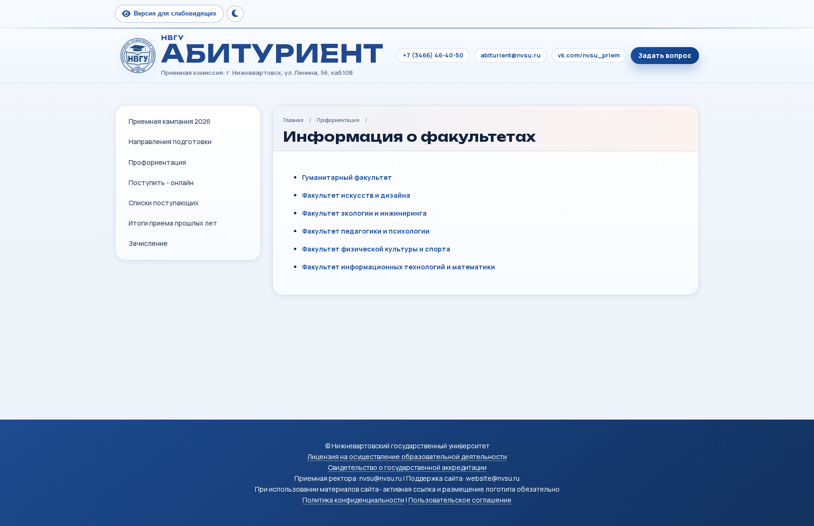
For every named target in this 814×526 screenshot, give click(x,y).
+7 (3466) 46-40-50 (433, 55)
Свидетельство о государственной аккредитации (407, 467)
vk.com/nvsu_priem (589, 55)
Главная (293, 119)
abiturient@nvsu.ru (510, 55)
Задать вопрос (665, 55)
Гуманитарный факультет (347, 177)
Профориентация (338, 119)
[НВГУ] (138, 55)
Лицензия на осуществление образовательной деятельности (407, 456)
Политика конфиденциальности (353, 499)
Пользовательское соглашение (460, 499)
